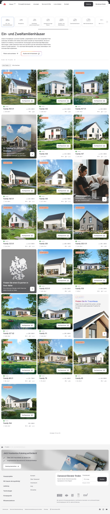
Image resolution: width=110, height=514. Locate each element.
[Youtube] (106, 509)
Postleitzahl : (86, 475)
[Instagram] (103, 509)
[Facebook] (100, 509)
